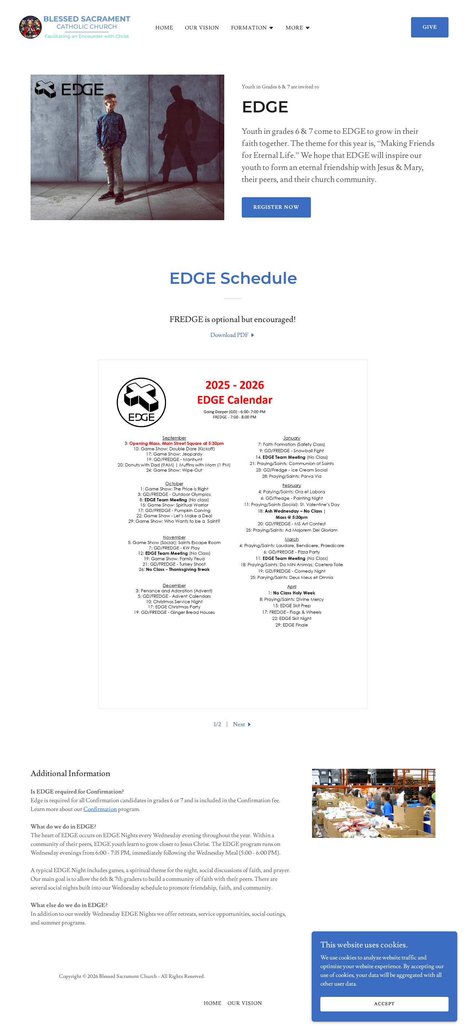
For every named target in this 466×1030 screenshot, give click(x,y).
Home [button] (213, 1003)
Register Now (276, 207)
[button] (253, 28)
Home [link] (164, 28)
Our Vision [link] (202, 28)
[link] (74, 25)
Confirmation (100, 809)
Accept (384, 1004)
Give (430, 27)
